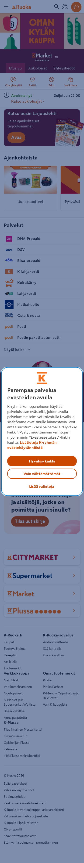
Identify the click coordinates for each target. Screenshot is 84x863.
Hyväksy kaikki (42, 461)
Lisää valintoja (41, 486)
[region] (42, 431)
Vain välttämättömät (42, 474)
